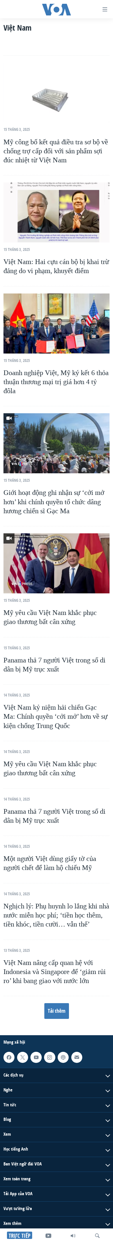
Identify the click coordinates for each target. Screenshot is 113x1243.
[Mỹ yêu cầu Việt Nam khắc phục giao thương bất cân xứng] (56, 563)
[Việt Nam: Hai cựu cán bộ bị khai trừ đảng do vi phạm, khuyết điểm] (56, 212)
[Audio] (73, 1235)
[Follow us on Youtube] (35, 1057)
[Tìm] (97, 1235)
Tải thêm (56, 1011)
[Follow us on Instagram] (49, 1057)
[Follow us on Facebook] (8, 1057)
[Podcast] (63, 1057)
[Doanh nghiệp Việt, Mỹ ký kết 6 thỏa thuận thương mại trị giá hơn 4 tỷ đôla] (56, 323)
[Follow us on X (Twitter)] (22, 1057)
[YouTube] (48, 1235)
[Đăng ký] (76, 1057)
